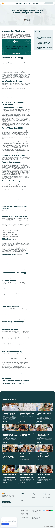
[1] (4, 288)
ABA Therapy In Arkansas (24, 517)
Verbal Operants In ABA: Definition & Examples (35, 520)
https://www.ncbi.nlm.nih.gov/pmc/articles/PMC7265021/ (14, 383)
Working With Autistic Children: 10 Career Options (36, 511)
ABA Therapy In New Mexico (25, 514)
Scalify (48, 526)
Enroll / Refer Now (48, 3)
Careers (37, 3)
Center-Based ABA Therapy (47, 496)
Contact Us (22, 500)
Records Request (34, 496)
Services (25, 3)
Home (17, 3)
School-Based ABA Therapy (47, 494)
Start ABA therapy (6, 502)
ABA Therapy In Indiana (24, 513)
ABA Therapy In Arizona (24, 511)
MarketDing (51, 526)
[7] (15, 304)
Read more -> (5, 421)
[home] (4, 3)
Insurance (33, 497)
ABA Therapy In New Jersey (25, 516)
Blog (21, 497)
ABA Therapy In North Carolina (25, 510)
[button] (20, 3)
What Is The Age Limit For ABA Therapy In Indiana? (36, 516)
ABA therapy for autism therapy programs (10, 370)
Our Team (33, 3)
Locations (20, 3)
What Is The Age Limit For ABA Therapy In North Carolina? (36, 513)
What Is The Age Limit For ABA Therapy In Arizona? (36, 518)
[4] (26, 367)
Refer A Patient (34, 494)
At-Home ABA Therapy (46, 497)
